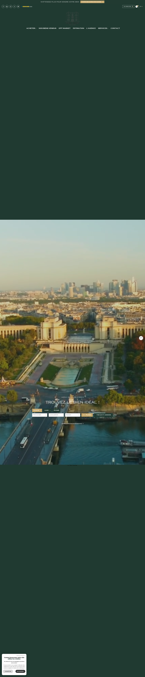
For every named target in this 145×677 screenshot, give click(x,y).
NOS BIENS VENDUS (47, 28)
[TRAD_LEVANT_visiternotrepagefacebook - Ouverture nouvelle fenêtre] (3, 6)
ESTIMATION (78, 28)
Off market (65, 28)
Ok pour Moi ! (20, 671)
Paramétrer (8, 671)
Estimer (56, 410)
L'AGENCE (91, 28)
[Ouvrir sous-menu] (36, 28)
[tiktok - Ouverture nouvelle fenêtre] (14, 6)
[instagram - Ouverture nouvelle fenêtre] (10, 6)
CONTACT (115, 28)
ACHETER (30, 28)
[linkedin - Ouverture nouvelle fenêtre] (6, 6)
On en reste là (20, 655)
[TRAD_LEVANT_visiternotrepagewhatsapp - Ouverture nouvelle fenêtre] (18, 6)
